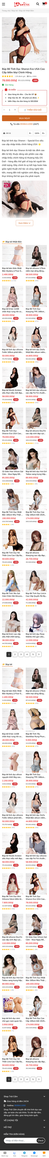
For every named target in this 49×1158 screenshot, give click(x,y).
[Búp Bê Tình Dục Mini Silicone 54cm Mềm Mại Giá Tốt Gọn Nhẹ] (12, 884)
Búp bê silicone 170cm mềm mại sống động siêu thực (35, 271)
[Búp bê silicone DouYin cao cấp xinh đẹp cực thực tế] (36, 418)
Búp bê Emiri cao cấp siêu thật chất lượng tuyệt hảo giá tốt (11, 637)
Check (41, 1140)
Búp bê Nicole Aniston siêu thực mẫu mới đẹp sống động (12, 393)
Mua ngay (24, 118)
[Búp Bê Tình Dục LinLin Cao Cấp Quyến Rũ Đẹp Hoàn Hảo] (36, 581)
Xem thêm (23, 223)
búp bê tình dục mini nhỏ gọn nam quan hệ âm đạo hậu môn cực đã (12, 1021)
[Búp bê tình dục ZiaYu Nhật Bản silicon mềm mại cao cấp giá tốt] (36, 337)
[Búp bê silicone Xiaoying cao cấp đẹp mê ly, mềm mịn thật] (36, 540)
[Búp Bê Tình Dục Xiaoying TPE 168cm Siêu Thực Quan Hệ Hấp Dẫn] (36, 296)
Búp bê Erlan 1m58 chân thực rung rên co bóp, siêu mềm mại (11, 311)
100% (37, 133)
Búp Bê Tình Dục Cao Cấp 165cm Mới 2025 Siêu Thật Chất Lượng (35, 515)
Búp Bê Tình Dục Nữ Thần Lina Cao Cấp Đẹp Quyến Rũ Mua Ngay (12, 555)
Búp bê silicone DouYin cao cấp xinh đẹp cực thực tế (36, 433)
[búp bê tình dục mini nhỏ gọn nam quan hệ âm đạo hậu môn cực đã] (12, 1006)
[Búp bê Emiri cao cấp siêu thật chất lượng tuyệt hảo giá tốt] (12, 621)
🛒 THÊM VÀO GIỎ (32, 110)
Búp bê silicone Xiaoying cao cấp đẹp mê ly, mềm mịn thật (35, 555)
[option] (24, 40)
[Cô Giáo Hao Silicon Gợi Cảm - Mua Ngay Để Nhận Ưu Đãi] (12, 459)
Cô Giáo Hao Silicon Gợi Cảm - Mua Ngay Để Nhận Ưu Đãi (12, 474)
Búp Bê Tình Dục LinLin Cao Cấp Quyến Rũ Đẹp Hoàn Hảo (36, 596)
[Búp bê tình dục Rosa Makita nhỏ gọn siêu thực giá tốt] (36, 621)
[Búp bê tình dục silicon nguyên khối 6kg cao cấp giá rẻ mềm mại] (12, 762)
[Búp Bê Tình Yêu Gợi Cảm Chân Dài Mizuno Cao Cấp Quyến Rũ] (12, 581)
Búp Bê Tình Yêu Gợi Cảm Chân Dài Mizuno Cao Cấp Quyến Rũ (12, 596)
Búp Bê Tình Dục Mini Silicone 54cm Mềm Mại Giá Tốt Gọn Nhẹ (12, 899)
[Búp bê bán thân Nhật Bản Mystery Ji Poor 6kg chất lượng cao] (12, 255)
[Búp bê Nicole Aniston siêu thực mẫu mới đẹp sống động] (12, 377)
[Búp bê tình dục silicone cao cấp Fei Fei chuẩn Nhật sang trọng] (36, 377)
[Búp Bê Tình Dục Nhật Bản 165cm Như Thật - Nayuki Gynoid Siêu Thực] (12, 499)
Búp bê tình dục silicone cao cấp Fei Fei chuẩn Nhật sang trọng (36, 393)
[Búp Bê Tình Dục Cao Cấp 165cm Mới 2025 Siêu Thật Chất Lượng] (36, 499)
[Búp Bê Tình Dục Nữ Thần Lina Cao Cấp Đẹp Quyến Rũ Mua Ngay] (12, 540)
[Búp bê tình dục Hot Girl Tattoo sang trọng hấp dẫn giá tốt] (36, 459)
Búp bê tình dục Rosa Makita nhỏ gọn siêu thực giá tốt (35, 637)
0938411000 (26, 124)
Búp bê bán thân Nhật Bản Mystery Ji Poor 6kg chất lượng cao (12, 271)
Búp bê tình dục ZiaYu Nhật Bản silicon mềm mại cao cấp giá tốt (35, 352)
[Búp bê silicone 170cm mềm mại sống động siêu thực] (36, 255)
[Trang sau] (39, 654)
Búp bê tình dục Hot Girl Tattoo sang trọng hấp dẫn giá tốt (36, 474)
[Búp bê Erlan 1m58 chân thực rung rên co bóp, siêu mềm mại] (12, 296)
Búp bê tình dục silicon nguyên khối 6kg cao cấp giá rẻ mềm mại (12, 777)
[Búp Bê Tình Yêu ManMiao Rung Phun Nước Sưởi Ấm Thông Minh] (36, 719)
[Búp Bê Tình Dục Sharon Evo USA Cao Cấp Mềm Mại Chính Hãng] (24, 40)
